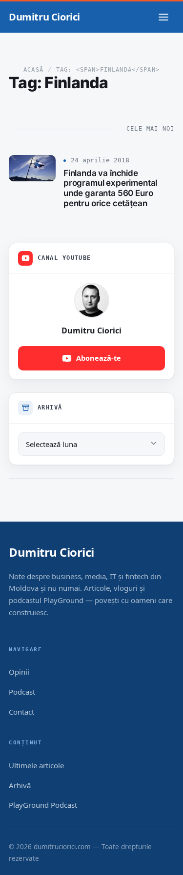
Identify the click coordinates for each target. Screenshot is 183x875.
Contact (21, 712)
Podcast (22, 692)
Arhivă (20, 785)
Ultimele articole (36, 765)
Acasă (33, 69)
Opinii (19, 672)
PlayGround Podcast (43, 805)
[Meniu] (163, 17)
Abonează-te (98, 358)
